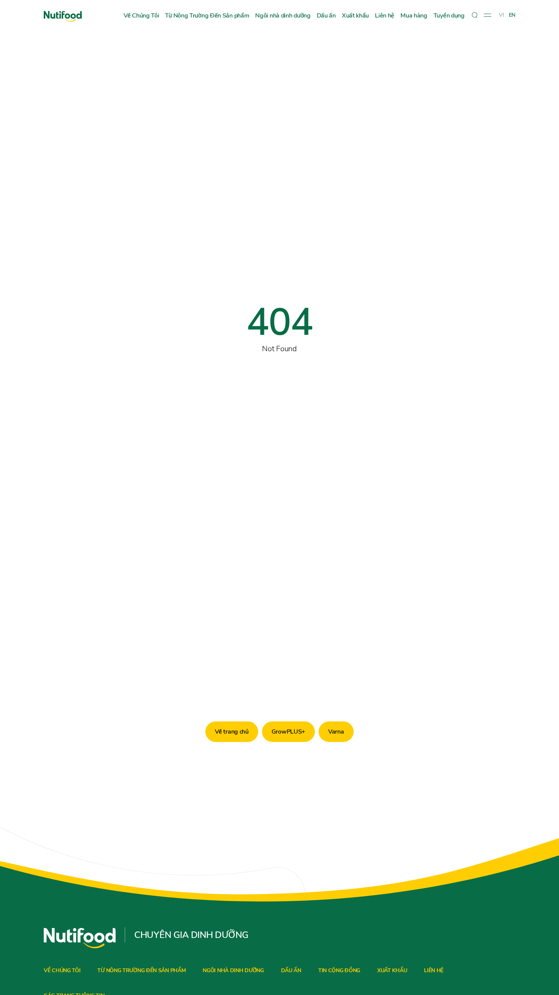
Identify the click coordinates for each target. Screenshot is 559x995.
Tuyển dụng (449, 15)
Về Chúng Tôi (141, 15)
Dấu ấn (326, 15)
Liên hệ (384, 15)
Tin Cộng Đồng (339, 970)
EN (512, 15)
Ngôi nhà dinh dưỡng (282, 15)
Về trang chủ (231, 732)
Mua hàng (413, 15)
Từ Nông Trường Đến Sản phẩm (207, 15)
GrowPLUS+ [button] (288, 732)
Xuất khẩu (355, 15)
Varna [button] (336, 732)
